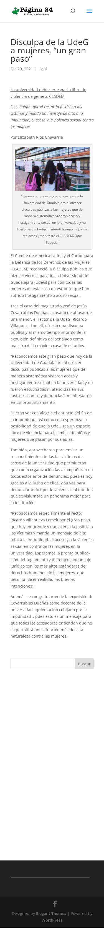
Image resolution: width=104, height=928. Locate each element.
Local (42, 68)
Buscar (84, 663)
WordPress (52, 920)
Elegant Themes (51, 913)
